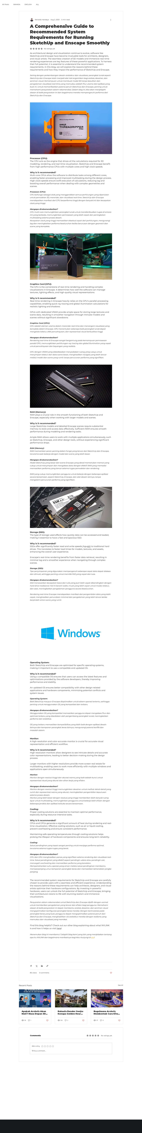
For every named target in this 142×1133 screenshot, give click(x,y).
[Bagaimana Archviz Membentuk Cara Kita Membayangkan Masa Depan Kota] (107, 998)
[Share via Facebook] (31, 966)
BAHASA (16, 4)
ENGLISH (28, 4)
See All (120, 985)
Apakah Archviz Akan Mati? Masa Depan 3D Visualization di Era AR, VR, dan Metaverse (35, 1012)
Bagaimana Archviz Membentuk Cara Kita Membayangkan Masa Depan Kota (106, 1012)
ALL (37, 4)
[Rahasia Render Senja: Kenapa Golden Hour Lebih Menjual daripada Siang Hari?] (71, 998)
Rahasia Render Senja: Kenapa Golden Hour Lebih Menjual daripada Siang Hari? (71, 1012)
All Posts (5, 4)
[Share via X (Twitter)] (36, 966)
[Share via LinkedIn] (42, 966)
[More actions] (110, 19)
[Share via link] (47, 966)
